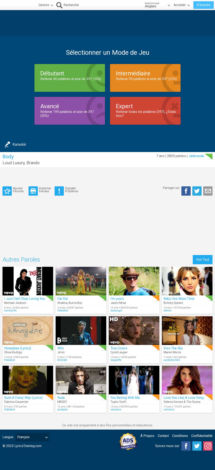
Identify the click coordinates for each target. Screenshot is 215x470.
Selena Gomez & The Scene (182, 401)
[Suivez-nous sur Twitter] (197, 446)
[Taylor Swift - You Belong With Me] (134, 380)
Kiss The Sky (173, 348)
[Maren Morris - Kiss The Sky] (187, 330)
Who (60, 348)
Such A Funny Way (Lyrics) (23, 398)
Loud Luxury (14, 162)
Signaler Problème (71, 190)
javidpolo (62, 409)
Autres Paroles (21, 259)
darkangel (116, 310)
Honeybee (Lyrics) (17, 348)
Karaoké (19, 144)
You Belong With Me (125, 398)
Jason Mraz (118, 302)
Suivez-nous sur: (167, 446)
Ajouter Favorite (18, 190)
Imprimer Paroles (45, 190)
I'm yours (117, 299)
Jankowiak (196, 156)
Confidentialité (201, 436)
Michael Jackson (15, 302)
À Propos (147, 436)
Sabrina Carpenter (16, 401)
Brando (33, 162)
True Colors (118, 348)
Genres (44, 5)
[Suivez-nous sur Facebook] (186, 446)
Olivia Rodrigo (13, 352)
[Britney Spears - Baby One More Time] (187, 281)
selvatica (115, 409)
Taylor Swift (118, 401)
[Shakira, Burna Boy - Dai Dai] (81, 281)
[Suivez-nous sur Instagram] (207, 446)
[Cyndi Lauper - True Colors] (134, 330)
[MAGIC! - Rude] (81, 380)
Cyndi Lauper (119, 352)
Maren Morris (172, 352)
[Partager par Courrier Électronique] (207, 191)
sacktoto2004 (172, 360)
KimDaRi (62, 360)
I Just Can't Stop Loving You (24, 299)
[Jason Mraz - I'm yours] (134, 281)
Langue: (8, 437)
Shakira (62, 302)
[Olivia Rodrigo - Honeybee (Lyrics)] (28, 330)
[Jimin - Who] (81, 330)
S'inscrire (203, 5)
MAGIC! (62, 401)
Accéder (180, 5)
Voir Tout (202, 260)
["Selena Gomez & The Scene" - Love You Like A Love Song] (187, 380)
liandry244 (10, 310)
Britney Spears (173, 302)
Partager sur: (171, 187)
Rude (61, 398)
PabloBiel (62, 310)
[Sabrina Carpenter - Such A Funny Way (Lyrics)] (28, 380)
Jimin (61, 352)
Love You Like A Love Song (184, 398)
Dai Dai (62, 299)
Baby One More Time (179, 299)
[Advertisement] (107, 22)
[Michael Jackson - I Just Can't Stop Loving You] (28, 281)
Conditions (180, 436)
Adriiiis (168, 310)
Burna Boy (75, 302)
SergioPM (115, 360)
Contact (163, 436)
